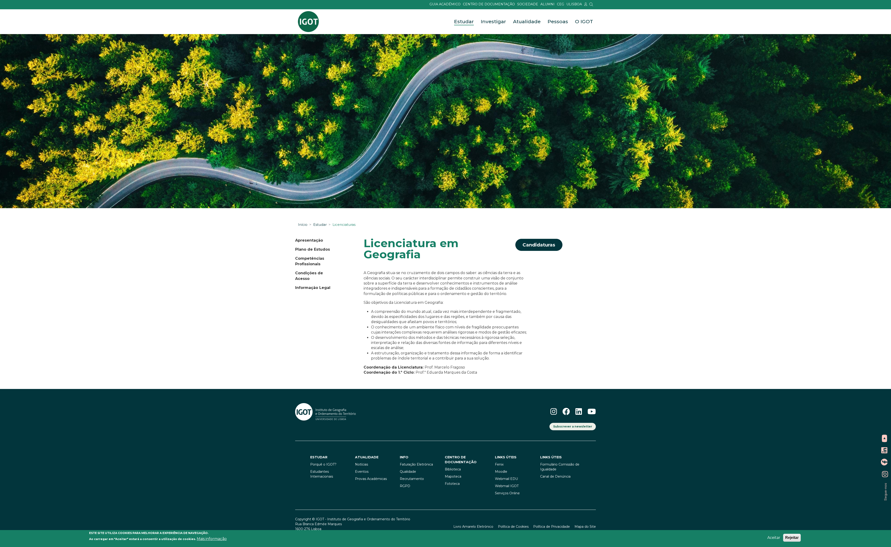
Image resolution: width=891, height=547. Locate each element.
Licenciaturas (344, 225)
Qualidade (408, 471)
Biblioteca (453, 469)
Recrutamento (412, 479)
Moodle (501, 471)
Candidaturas (539, 245)
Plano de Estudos (312, 249)
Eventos (361, 471)
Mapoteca (453, 476)
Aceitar (773, 537)
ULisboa (574, 4)
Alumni (547, 4)
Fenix (499, 464)
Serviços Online (507, 493)
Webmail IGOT (507, 486)
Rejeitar (792, 538)
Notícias (361, 464)
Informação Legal (312, 287)
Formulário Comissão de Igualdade (559, 466)
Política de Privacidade (551, 526)
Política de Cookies (513, 526)
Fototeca (452, 484)
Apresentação (309, 240)
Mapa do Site (585, 526)
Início (302, 225)
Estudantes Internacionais (321, 474)
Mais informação (212, 539)
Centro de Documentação (489, 4)
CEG (560, 4)
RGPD (405, 486)
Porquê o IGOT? (323, 464)
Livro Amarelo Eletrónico (473, 526)
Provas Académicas (371, 479)
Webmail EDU (506, 479)
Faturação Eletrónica (416, 464)
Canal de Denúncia (555, 476)
